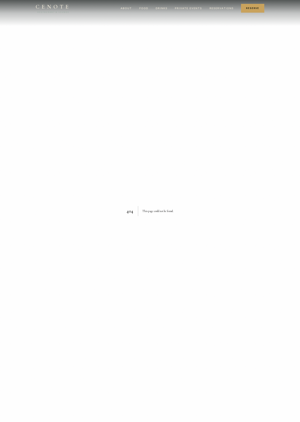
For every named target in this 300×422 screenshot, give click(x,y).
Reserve (252, 8)
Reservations (222, 8)
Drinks (162, 8)
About (126, 8)
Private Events (188, 8)
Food (144, 8)
